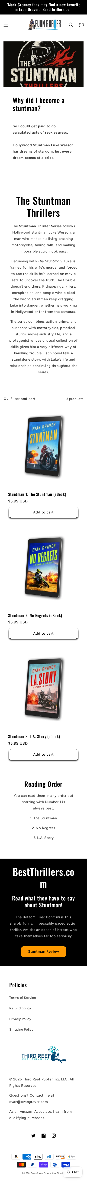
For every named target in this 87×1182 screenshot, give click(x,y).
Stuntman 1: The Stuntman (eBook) (37, 494)
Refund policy (20, 1008)
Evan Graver (37, 1173)
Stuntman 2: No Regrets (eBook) (35, 615)
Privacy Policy (20, 1019)
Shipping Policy (21, 1030)
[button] (6, 25)
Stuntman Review (43, 951)
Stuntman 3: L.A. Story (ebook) (34, 736)
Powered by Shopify (54, 1173)
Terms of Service (22, 998)
